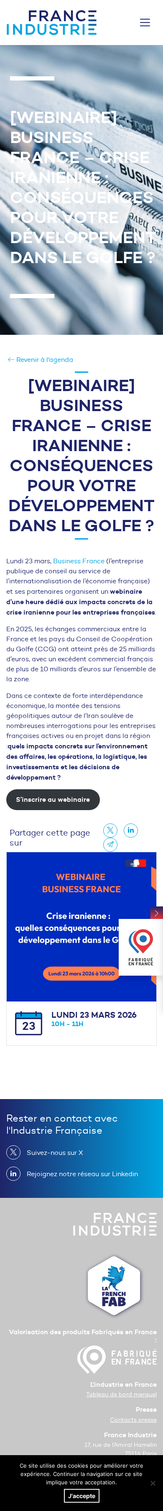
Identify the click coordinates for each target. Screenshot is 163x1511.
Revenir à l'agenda (44, 360)
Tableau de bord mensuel (121, 1394)
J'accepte (81, 1495)
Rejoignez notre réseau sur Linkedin (82, 1174)
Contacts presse (133, 1419)
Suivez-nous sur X (55, 1153)
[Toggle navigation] (145, 22)
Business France (79, 561)
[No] (152, 1483)
